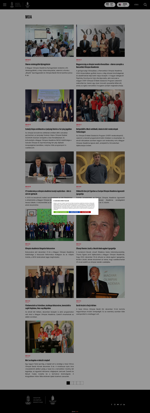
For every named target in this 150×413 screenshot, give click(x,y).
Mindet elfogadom (61, 212)
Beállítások (74, 212)
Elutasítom (85, 212)
